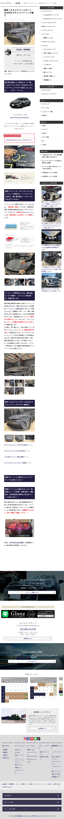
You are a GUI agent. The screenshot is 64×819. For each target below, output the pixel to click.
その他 (44, 144)
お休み (44, 125)
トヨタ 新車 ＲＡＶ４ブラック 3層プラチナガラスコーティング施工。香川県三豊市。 (51, 269)
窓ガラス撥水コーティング (51, 53)
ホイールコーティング (50, 49)
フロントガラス (46, 90)
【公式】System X (7, 787)
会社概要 (5, 749)
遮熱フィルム (30, 749)
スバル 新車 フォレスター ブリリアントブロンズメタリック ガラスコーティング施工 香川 (51, 225)
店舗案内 (5, 752)
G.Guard (17, 752)
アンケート (45, 129)
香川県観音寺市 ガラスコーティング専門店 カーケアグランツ (30, 816)
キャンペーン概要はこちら (32, 592)
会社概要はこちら (42, 728)
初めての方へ (6, 745)
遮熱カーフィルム (48, 37)
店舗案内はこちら (28, 638)
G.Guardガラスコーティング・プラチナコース (18, 140)
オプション (45, 45)
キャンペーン (38, 784)
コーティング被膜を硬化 (15, 308)
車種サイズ (18, 767)
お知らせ (44, 133)
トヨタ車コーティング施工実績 (13, 457)
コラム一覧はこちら (32, 661)
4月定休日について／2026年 (49, 172)
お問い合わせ (56, 784)
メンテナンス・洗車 (47, 111)
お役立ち (44, 115)
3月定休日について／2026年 (49, 176)
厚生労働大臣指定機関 (16, 542)
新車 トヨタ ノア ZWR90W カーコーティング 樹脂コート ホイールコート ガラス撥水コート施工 (51, 204)
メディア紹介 (45, 137)
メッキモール (47, 64)
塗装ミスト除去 (48, 68)
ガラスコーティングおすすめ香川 (14, 451)
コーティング (45, 104)
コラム (17, 784)
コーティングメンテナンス (49, 22)
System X (17, 749)
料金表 (31, 784)
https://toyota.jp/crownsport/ (19, 117)
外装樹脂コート (48, 80)
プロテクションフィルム (48, 41)
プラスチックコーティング (51, 60)
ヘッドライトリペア (49, 57)
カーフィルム (45, 34)
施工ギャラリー (19, 764)
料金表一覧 (6, 758)
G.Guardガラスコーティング (51, 15)
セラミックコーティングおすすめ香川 (15, 445)
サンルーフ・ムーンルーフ (49, 94)
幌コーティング (48, 72)
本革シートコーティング (48, 26)
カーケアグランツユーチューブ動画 (15, 462)
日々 (43, 141)
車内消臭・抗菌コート (50, 76)
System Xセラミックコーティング (53, 18)
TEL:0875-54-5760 (28, 629)
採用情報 (11, 784)
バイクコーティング (47, 30)
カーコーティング (47, 11)
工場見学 (5, 755)
